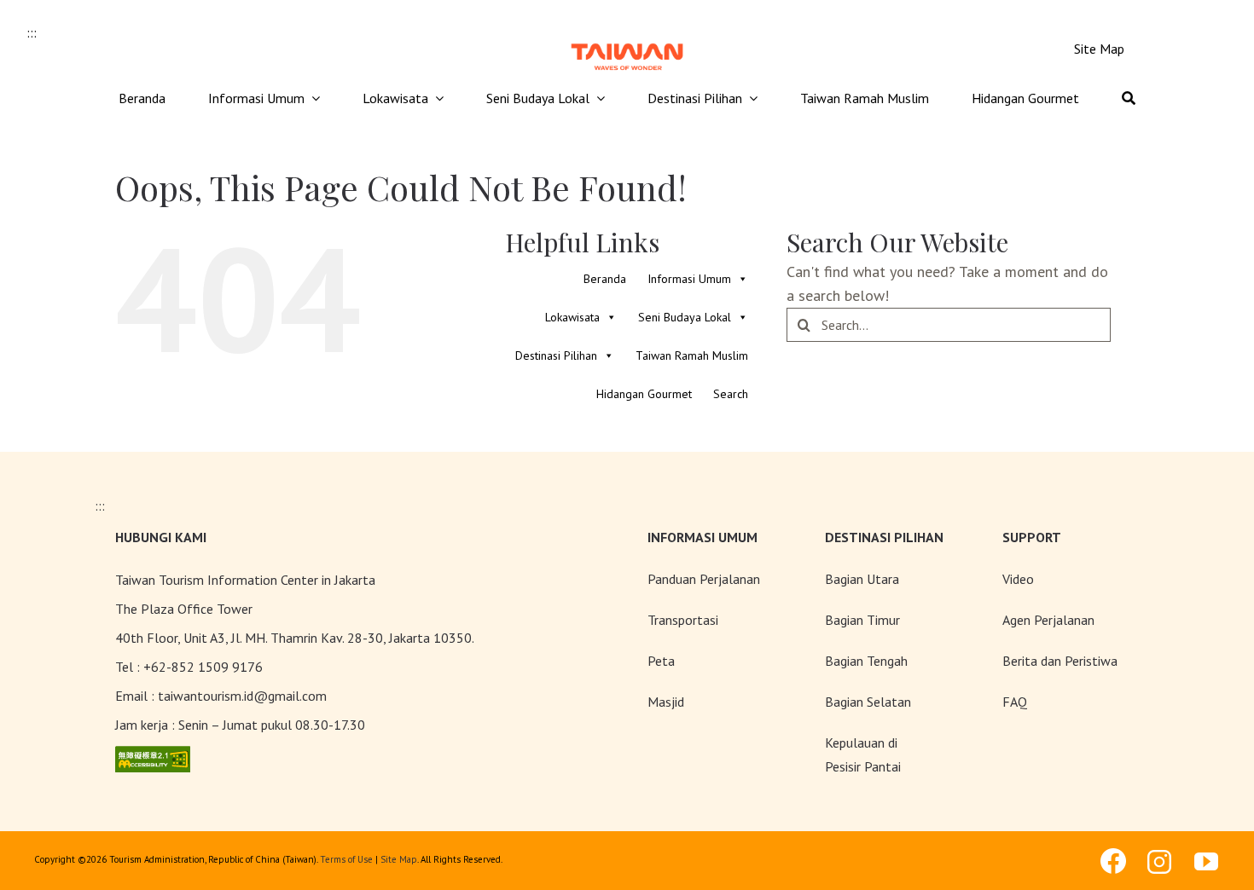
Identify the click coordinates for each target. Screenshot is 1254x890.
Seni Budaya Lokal (684, 317)
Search (730, 394)
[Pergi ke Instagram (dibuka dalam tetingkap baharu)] (1160, 862)
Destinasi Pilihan (556, 355)
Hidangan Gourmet (644, 394)
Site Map (398, 859)
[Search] (1128, 98)
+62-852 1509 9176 (203, 666)
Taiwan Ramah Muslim (692, 355)
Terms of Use (346, 859)
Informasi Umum (689, 278)
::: (31, 32)
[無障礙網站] (152, 757)
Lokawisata (572, 317)
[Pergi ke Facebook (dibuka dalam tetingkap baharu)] (1113, 861)
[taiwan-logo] (627, 41)
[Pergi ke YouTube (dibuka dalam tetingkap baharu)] (1207, 862)
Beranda (604, 278)
